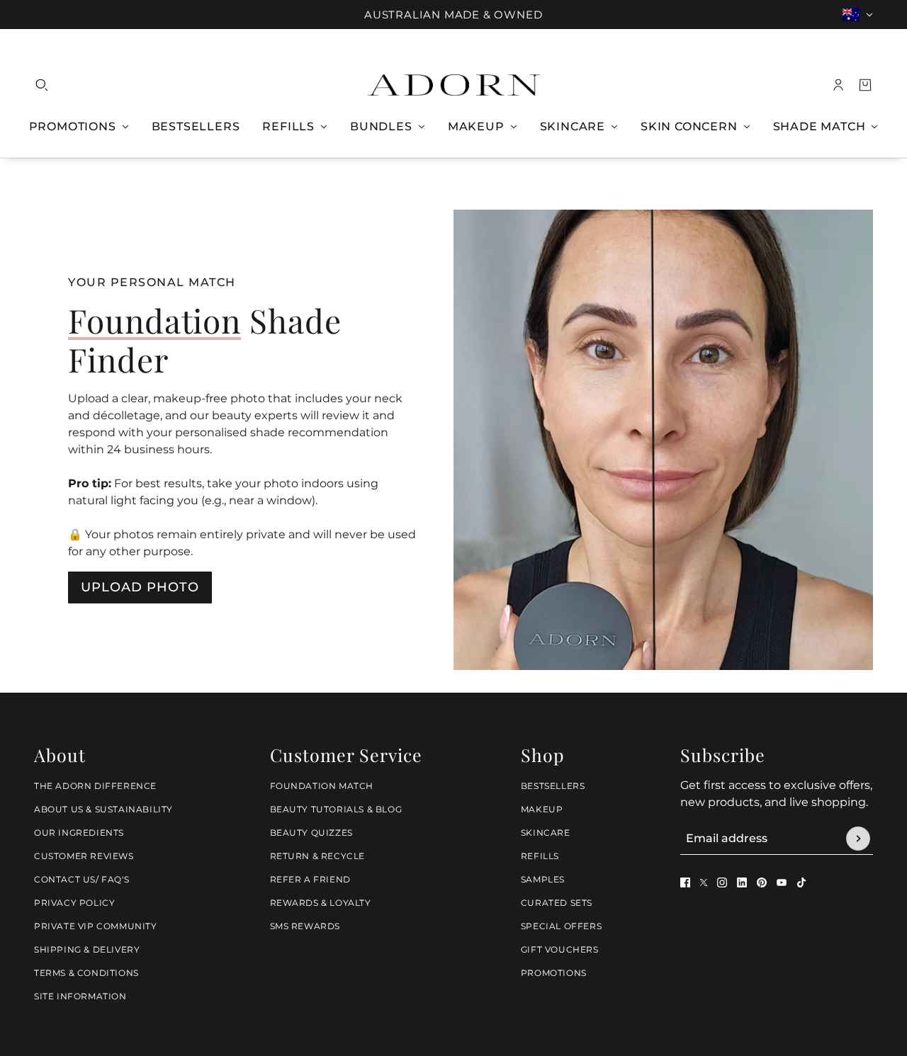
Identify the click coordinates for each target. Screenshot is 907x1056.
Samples (543, 879)
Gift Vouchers (560, 949)
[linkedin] (742, 882)
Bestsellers (553, 785)
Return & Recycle (318, 856)
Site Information (80, 996)
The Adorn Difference (95, 785)
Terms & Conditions (86, 972)
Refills (540, 856)
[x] (703, 882)
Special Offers (561, 926)
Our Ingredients (79, 832)
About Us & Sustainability (103, 809)
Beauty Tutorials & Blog (336, 809)
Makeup (542, 809)
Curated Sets (556, 902)
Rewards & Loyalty (320, 902)
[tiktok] (801, 882)
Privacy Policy (74, 902)
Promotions (554, 972)
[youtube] (781, 882)
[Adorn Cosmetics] (454, 85)
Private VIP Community (95, 926)
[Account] (838, 85)
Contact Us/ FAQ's (81, 879)
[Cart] (865, 85)
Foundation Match (322, 785)
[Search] (42, 85)
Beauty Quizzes (311, 832)
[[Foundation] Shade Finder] (663, 440)
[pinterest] (762, 882)
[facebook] (685, 882)
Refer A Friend (310, 879)
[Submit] (858, 839)
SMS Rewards (305, 926)
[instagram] (722, 882)
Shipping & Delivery (87, 949)
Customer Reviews (84, 856)
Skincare (545, 832)
